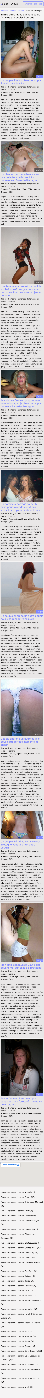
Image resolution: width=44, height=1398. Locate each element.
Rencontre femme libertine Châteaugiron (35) (21, 1248)
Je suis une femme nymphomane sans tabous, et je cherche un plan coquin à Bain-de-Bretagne (21, 403)
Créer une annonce (33, 4)
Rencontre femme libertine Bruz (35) (17, 1211)
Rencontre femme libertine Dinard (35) (18, 1257)
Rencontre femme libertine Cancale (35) (18, 1215)
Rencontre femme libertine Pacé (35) (17, 1331)
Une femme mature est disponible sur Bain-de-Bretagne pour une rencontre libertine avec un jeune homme (21, 291)
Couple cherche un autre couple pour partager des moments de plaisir (20, 741)
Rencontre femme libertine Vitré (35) (17, 1387)
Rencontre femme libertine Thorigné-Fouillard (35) (21, 1371)
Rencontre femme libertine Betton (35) (18, 1197)
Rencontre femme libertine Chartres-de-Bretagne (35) (18, 1236)
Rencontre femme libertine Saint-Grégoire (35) (21, 1351)
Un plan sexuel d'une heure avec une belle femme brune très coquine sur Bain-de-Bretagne (20, 177)
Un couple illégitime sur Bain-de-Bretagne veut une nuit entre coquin (20, 844)
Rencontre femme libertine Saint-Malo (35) (19, 1364)
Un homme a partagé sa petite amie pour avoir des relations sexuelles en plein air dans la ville (21, 507)
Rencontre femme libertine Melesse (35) (18, 1295)
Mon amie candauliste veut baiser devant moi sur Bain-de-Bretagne (21, 966)
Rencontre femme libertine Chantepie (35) (19, 1229)
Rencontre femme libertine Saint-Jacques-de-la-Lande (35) (21, 1358)
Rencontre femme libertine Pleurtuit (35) (18, 1336)
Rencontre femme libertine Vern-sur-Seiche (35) (20, 1380)
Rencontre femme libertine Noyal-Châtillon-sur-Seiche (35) (22, 1316)
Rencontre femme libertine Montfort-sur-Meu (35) (21, 1302)
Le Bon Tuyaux (9, 3)
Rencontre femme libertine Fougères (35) (19, 1271)
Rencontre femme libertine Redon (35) (17, 1341)
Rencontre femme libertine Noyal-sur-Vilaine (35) (20, 1325)
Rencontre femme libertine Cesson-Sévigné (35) (20, 1222)
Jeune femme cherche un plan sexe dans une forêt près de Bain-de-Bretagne (21, 1101)
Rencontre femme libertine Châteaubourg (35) (21, 1243)
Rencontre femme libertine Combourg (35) (19, 1252)
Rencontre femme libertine (12, 10)
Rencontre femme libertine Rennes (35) (18, 1346)
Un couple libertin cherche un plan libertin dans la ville (21, 82)
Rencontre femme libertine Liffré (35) (17, 1290)
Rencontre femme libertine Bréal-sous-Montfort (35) (22, 1204)
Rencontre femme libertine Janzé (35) (17, 1281)
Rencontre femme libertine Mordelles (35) (19, 1309)
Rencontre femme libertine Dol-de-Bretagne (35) (20, 1264)
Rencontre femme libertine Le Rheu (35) (18, 1286)
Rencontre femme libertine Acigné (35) (18, 1192)
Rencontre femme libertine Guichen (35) (18, 1276)
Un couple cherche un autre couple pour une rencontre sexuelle (22, 617)
